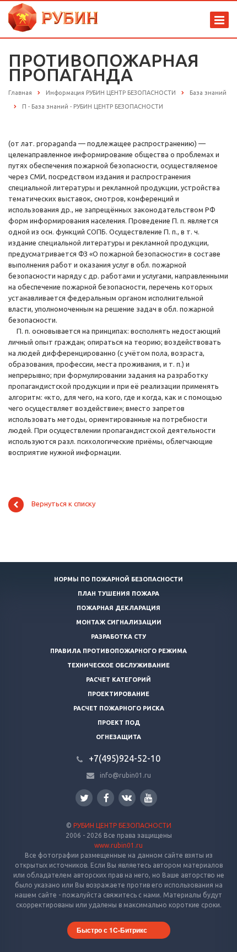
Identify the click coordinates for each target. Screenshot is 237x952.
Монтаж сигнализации (118, 622)
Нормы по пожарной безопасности (118, 579)
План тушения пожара (118, 593)
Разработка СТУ (118, 636)
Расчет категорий (118, 679)
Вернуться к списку (63, 504)
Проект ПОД (119, 722)
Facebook (105, 797)
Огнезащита (118, 737)
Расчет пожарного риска (118, 708)
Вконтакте (127, 797)
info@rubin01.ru (125, 775)
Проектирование (118, 694)
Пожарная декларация (118, 608)
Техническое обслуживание (118, 665)
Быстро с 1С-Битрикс (112, 930)
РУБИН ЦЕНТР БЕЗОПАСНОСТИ (122, 825)
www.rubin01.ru (118, 845)
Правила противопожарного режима (118, 651)
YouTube (148, 797)
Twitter (84, 797)
